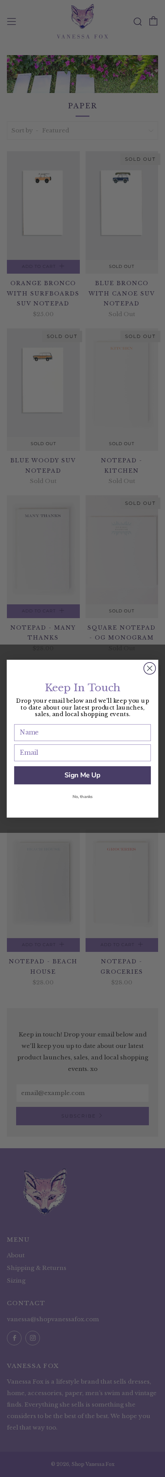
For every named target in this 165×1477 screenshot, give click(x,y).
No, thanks (83, 796)
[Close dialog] (150, 668)
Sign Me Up (82, 775)
